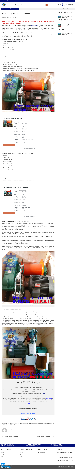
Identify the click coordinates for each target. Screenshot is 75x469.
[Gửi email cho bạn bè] (26, 419)
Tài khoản (21, 456)
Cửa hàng (21, 452)
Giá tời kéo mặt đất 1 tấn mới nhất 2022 (12, 436)
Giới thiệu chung (5, 12)
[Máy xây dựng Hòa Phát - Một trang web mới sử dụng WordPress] (7, 5)
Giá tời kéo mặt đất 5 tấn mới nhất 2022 (44, 436)
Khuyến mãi (58, 8)
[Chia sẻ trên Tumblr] (35, 419)
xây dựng (43, 393)
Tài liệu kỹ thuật (64, 8)
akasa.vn (10, 465)
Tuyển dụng (71, 8)
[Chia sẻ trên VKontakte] (30, 419)
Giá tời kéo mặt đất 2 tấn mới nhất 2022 (67, 17)
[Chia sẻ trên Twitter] (24, 419)
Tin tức (9, 12)
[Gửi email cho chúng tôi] (73, 0)
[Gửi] (47, 5)
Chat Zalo (3, 464)
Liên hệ (2, 454)
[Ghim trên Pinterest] (28, 419)
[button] (66, 1)
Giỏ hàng (21, 454)
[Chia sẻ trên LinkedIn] (32, 419)
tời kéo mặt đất (34, 25)
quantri (14, 17)
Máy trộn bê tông (41, 452)
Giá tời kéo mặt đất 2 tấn (42, 423)
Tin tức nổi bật (23, 12)
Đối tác (61, 0)
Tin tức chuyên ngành (16, 12)
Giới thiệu (3, 456)
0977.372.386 (6, 467)
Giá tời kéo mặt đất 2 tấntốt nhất (9, 424)
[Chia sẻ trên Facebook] (22, 419)
